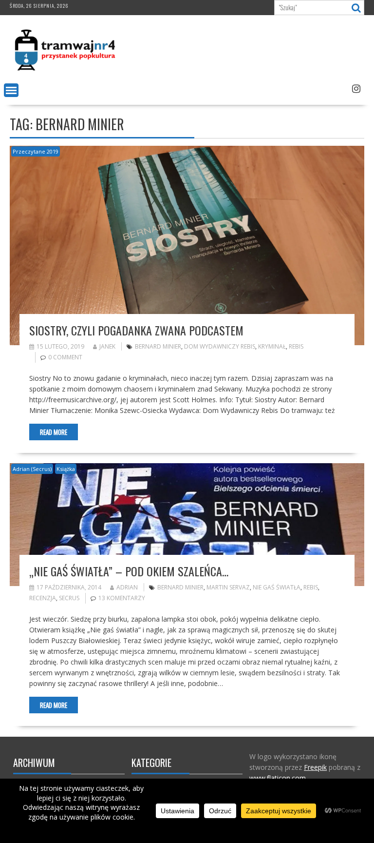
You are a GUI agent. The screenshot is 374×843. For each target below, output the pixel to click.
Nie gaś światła (276, 587)
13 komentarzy (121, 598)
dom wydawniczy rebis (219, 346)
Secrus (69, 598)
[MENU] (11, 90)
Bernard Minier (158, 346)
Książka (65, 468)
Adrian (127, 587)
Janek (107, 346)
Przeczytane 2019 (35, 151)
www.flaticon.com (277, 778)
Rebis (296, 346)
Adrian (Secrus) (32, 468)
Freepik (315, 767)
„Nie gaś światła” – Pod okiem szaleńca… (128, 571)
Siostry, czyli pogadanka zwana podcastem (136, 330)
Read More (53, 432)
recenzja (42, 598)
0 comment (65, 357)
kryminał (272, 346)
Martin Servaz (228, 587)
